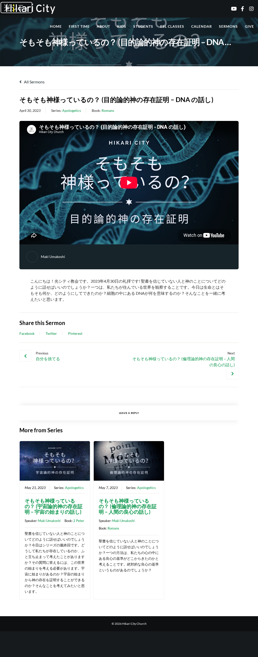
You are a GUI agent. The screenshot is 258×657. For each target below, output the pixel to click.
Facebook (27, 333)
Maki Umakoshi (53, 256)
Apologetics (71, 110)
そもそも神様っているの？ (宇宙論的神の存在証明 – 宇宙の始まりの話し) (54, 506)
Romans (108, 110)
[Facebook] (240, 9)
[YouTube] (231, 9)
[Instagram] (249, 9)
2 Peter (78, 521)
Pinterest (75, 333)
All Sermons (34, 81)
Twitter (51, 333)
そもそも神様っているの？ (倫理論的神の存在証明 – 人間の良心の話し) (128, 506)
